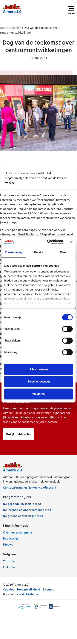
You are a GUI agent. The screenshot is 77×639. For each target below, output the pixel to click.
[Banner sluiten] (71, 242)
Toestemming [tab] (14, 252)
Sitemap (48, 589)
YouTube (9, 561)
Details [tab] (38, 252)
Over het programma (17, 532)
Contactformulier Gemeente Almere (28, 487)
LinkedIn (9, 567)
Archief (16, 27)
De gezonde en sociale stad (22, 504)
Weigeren (38, 393)
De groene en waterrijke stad (23, 516)
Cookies (8, 589)
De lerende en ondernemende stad (27, 510)
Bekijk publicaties (18, 434)
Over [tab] (63, 252)
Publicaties (10, 538)
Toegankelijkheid (28, 589)
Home (4, 27)
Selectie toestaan (38, 381)
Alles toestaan (38, 369)
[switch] (67, 329)
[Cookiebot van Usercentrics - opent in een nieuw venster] (47, 241)
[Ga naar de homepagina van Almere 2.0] (12, 8)
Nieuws (8, 544)
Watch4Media (28, 594)
